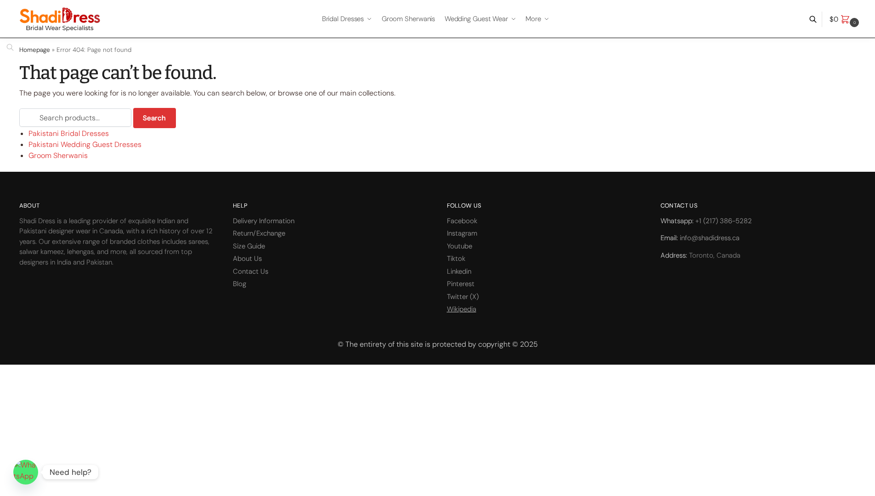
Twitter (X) (463, 296)
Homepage (34, 50)
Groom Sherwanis (58, 155)
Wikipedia (461, 309)
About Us (247, 258)
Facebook (462, 220)
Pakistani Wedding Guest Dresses (84, 144)
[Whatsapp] (25, 472)
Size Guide (249, 246)
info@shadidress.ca (710, 237)
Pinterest (460, 283)
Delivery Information (263, 220)
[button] (845, 19)
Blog (239, 283)
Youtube (459, 246)
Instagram (462, 233)
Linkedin (459, 271)
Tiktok (456, 258)
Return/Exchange (259, 233)
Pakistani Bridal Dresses (68, 133)
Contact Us (250, 271)
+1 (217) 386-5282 (723, 220)
